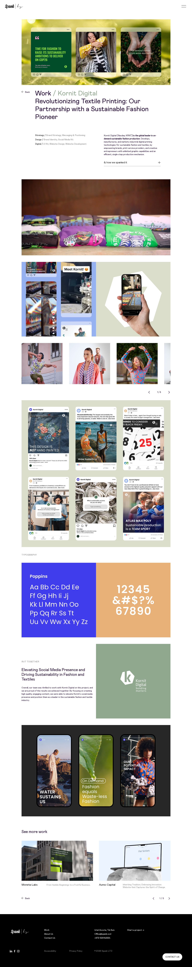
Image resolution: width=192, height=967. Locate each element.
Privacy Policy (75, 951)
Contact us (172, 957)
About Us (48, 934)
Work (46, 930)
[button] (183, 6)
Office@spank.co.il (102, 934)
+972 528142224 (102, 938)
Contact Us (49, 938)
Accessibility (50, 951)
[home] (14, 6)
